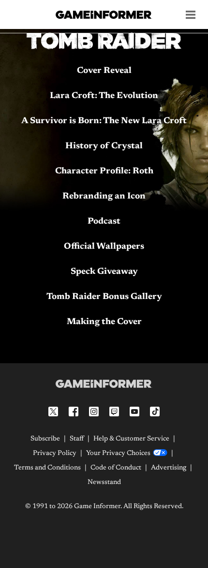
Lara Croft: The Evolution (104, 96)
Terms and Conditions (47, 468)
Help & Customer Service (131, 439)
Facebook (73, 411)
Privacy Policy (54, 453)
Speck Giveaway (104, 272)
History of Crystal (104, 146)
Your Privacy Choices (118, 453)
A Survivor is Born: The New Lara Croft (104, 121)
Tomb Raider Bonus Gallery (104, 297)
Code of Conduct (115, 468)
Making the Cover (104, 322)
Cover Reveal (104, 71)
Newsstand (104, 482)
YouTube (134, 411)
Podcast (104, 221)
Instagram (94, 411)
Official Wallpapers (104, 246)
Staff (77, 439)
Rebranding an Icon (104, 196)
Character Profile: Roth (104, 171)
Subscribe (45, 439)
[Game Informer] (104, 383)
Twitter (53, 411)
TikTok (155, 411)
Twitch (114, 411)
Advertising (168, 468)
